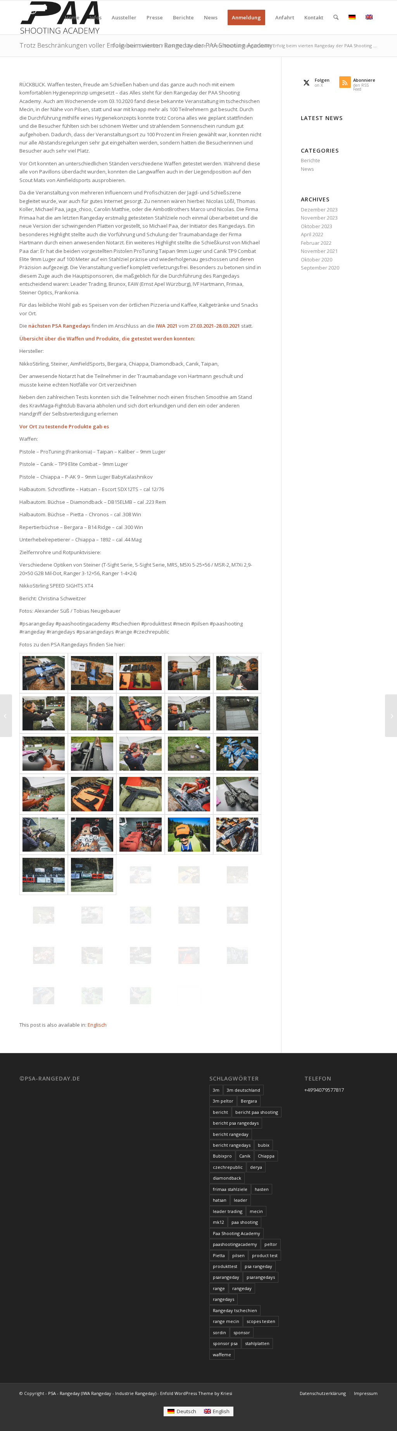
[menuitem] (72, 17)
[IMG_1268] (189, 996)
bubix (263, 1145)
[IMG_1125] (189, 915)
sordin (219, 1332)
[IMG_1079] (189, 875)
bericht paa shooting (256, 1112)
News (307, 168)
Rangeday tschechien (235, 1310)
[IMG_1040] (92, 875)
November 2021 (319, 250)
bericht (220, 1112)
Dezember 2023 (319, 209)
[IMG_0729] (140, 673)
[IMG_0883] (140, 754)
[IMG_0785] (92, 713)
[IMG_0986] (237, 794)
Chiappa (266, 1156)
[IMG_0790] (140, 713)
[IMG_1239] (140, 996)
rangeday (242, 1288)
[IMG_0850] (189, 713)
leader (240, 1200)
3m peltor (223, 1101)
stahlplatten (257, 1343)
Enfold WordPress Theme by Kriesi (196, 1393)
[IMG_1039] (43, 875)
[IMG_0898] (189, 754)
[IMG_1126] (237, 915)
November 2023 (319, 217)
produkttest (225, 1266)
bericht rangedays (231, 1145)
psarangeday (226, 1277)
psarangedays (261, 1277)
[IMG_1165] (92, 955)
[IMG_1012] (189, 834)
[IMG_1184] (237, 955)
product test (265, 1255)
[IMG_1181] (189, 955)
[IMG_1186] (43, 996)
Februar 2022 (316, 242)
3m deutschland (243, 1090)
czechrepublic (228, 1167)
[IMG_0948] (237, 754)
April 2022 (312, 234)
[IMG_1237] (92, 996)
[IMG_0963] (92, 794)
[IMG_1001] (92, 834)
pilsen (238, 1255)
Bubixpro (222, 1156)
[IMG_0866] (43, 754)
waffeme (222, 1354)
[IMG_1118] (92, 915)
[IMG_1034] (237, 834)
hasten (262, 1189)
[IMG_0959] (43, 794)
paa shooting (244, 1222)
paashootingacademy (235, 1244)
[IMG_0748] (189, 673)
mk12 (218, 1222)
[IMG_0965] (140, 794)
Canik (244, 1156)
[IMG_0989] (43, 834)
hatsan (219, 1200)
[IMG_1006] (140, 834)
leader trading (227, 1211)
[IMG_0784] (43, 713)
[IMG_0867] (92, 754)
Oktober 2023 (316, 226)
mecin (256, 1211)
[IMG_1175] (140, 955)
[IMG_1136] (43, 955)
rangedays (223, 1299)
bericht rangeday (231, 1134)
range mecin (226, 1321)
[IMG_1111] (237, 875)
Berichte (310, 160)
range (219, 1288)
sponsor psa (225, 1343)
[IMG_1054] (140, 875)
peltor (270, 1244)
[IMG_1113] (43, 915)
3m (216, 1090)
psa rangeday (258, 1266)
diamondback (227, 1178)
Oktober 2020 (316, 259)
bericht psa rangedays (236, 1123)
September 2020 (320, 267)
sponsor (241, 1332)
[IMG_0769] (237, 673)
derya (256, 1167)
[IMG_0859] (237, 713)
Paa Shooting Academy (236, 1233)
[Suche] (335, 17)
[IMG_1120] (140, 915)
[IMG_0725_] (43, 673)
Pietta (219, 1255)
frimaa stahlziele (230, 1189)
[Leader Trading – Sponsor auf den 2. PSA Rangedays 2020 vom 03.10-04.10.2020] (6, 715)
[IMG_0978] (189, 794)
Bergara (249, 1101)
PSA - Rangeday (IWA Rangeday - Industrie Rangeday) (102, 1393)
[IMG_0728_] (92, 673)
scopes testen (261, 1321)
